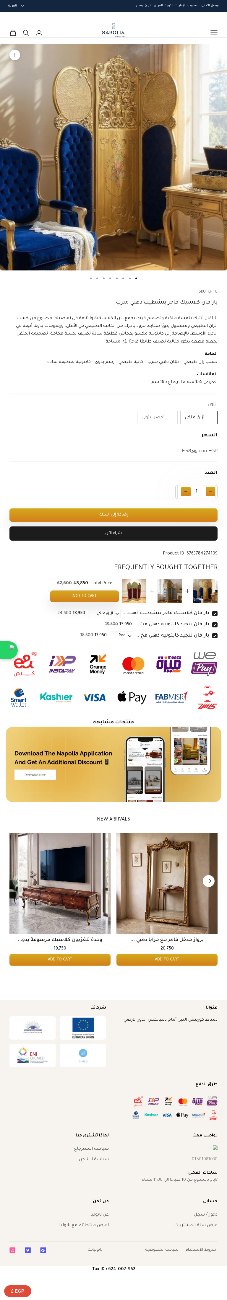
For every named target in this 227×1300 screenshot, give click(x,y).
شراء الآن (113, 533)
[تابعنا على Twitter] (28, 1250)
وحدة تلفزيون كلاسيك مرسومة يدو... (60, 940)
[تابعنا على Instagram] (12, 1250)
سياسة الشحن (94, 1159)
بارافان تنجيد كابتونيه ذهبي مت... (172, 624)
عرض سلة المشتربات (196, 1225)
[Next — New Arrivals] (209, 881)
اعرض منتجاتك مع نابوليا (84, 1225)
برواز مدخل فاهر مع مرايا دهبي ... (166, 940)
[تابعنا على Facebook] (43, 1250)
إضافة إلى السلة (114, 515)
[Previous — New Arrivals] (18, 881)
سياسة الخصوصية (162, 1250)
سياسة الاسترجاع (91, 1149)
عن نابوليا (99, 1215)
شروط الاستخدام (201, 1250)
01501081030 (205, 1159)
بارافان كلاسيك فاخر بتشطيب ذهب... (166, 613)
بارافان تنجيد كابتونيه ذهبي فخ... (172, 635)
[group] (113, 764)
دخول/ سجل (206, 1215)
